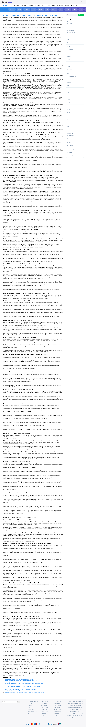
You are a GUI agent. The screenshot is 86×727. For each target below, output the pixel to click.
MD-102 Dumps (57, 709)
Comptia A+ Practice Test (75, 705)
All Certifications (71, 32)
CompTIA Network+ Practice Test (75, 703)
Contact (30, 705)
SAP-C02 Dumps (44, 713)
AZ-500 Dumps (57, 715)
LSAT (68, 102)
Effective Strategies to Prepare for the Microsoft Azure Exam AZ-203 (21, 680)
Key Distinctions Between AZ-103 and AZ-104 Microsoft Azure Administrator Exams (24, 683)
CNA (68, 85)
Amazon (54, 9)
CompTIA (69, 46)
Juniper (40, 9)
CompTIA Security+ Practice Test (75, 701)
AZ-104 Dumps (44, 703)
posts (68, 129)
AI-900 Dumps (44, 709)
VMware (26, 9)
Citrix (34, 9)
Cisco (19, 9)
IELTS (68, 99)
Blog (29, 713)
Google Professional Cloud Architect (75, 717)
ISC (47, 9)
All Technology (70, 135)
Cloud (68, 42)
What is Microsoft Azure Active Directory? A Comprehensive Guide (20, 689)
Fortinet (68, 9)
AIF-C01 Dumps (44, 717)
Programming (70, 149)
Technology (70, 133)
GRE (68, 92)
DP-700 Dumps (44, 711)
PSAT (68, 112)
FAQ (29, 707)
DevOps (69, 142)
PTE (68, 116)
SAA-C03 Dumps (44, 707)
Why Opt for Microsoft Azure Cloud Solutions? (15, 690)
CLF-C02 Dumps (57, 713)
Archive (30, 703)
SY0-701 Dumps (44, 701)
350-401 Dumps (57, 707)
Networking (70, 145)
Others (68, 66)
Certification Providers (33, 701)
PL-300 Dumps (57, 703)
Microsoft (12, 9)
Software (69, 152)
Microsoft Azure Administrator (75, 707)
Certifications (70, 30)
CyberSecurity (70, 49)
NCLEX (68, 109)
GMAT (68, 89)
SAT (68, 119)
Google (69, 56)
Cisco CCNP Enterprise (75, 711)
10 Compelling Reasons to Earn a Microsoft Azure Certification (19, 679)
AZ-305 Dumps (44, 715)
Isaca (75, 9)
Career (68, 21)
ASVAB (69, 82)
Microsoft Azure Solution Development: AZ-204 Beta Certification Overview (30, 15)
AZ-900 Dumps (57, 705)
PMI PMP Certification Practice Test (75, 715)
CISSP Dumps (57, 717)
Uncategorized (70, 155)
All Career (69, 23)
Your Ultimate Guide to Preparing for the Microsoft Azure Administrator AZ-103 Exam (24, 692)
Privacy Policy (31, 709)
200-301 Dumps (44, 705)
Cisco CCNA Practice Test (75, 709)
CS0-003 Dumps (57, 711)
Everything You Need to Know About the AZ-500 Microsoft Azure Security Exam (23, 682)
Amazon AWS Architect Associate (75, 713)
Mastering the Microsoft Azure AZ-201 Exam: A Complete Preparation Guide (22, 686)
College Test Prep (71, 76)
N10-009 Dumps (57, 701)
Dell (81, 9)
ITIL (61, 9)
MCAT (68, 106)
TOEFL (68, 126)
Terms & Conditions (32, 711)
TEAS (68, 123)
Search (80, 14)
